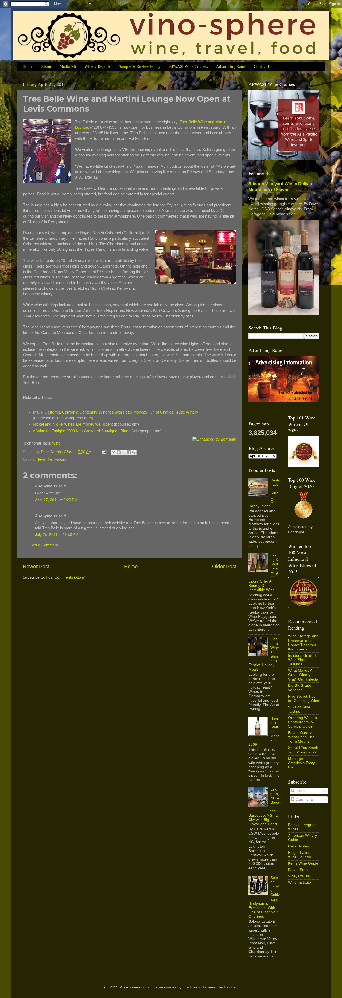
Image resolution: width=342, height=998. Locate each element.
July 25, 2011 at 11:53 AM (57, 535)
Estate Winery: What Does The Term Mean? (301, 737)
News (41, 459)
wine (56, 443)
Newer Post (36, 566)
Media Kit (68, 66)
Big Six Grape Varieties (299, 687)
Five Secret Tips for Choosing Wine (303, 698)
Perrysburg (57, 459)
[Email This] (113, 452)
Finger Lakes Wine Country (299, 855)
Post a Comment (44, 545)
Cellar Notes (298, 846)
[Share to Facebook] (128, 452)
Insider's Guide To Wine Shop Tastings (303, 660)
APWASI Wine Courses (188, 66)
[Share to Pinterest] (134, 452)
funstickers (191, 987)
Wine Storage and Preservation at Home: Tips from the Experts (303, 642)
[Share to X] (123, 452)
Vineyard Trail (299, 876)
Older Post (224, 566)
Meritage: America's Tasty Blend (301, 763)
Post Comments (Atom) (66, 577)
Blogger (230, 987)
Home (27, 66)
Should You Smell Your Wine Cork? (303, 750)
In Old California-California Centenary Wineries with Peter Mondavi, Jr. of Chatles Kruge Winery (115, 412)
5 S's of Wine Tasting (299, 709)
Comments (304, 799)
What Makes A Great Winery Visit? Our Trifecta (303, 675)
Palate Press (298, 870)
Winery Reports (97, 66)
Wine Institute (299, 883)
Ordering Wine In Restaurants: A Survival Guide (302, 722)
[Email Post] (104, 452)
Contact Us (263, 66)
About (46, 66)
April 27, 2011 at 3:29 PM (56, 500)
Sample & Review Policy (140, 66)
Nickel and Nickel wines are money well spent (73, 424)
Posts (299, 791)
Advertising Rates (231, 66)
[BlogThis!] (118, 452)
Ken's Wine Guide (303, 863)
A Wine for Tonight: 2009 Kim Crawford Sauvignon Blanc (81, 431)
